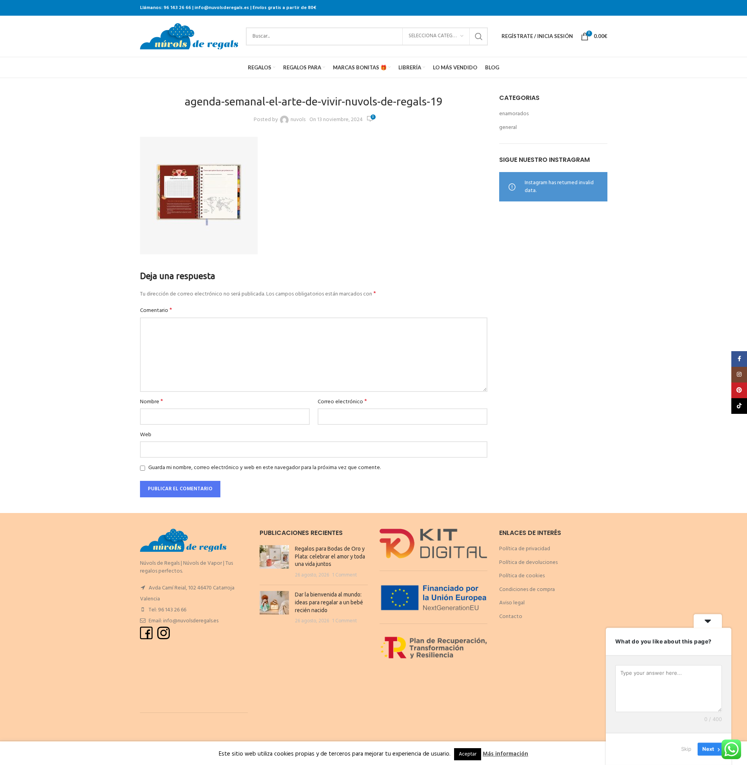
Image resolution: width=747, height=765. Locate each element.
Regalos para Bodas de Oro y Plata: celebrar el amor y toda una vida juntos (330, 556)
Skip (686, 749)
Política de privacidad (524, 548)
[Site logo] (189, 36)
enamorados (514, 114)
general (508, 128)
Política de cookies (522, 575)
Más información (505, 754)
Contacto (510, 616)
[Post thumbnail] (274, 562)
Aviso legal (512, 602)
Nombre (151, 402)
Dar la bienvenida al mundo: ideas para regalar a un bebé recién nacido (329, 602)
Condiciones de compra (527, 589)
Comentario (156, 310)
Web (145, 435)
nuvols (298, 120)
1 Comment (344, 575)
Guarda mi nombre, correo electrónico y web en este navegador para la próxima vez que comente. (264, 467)
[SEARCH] (479, 36)
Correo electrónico (342, 402)
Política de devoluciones (528, 562)
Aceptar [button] (467, 754)
